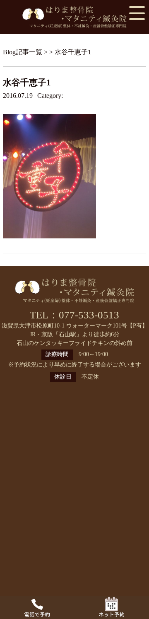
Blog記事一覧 (22, 52)
